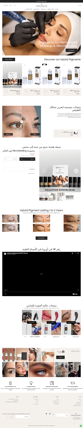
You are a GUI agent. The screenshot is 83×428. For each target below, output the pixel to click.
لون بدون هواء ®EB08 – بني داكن (67, 132)
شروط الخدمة (46, 425)
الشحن (26, 155)
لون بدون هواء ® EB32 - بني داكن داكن (54, 91)
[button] (79, 5)
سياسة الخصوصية (52, 425)
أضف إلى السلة (15, 159)
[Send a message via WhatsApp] (80, 425)
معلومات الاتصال (41, 425)
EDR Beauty (78, 417)
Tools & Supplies (35, 336)
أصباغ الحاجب (75, 336)
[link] (71, 75)
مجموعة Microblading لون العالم (15, 91)
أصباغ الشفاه (56, 336)
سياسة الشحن (30, 425)
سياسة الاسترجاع (36, 425)
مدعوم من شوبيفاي (76, 419)
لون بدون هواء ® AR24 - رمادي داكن (35, 91)
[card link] (56, 132)
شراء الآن (32, 159)
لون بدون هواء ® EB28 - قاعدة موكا (74, 91)
